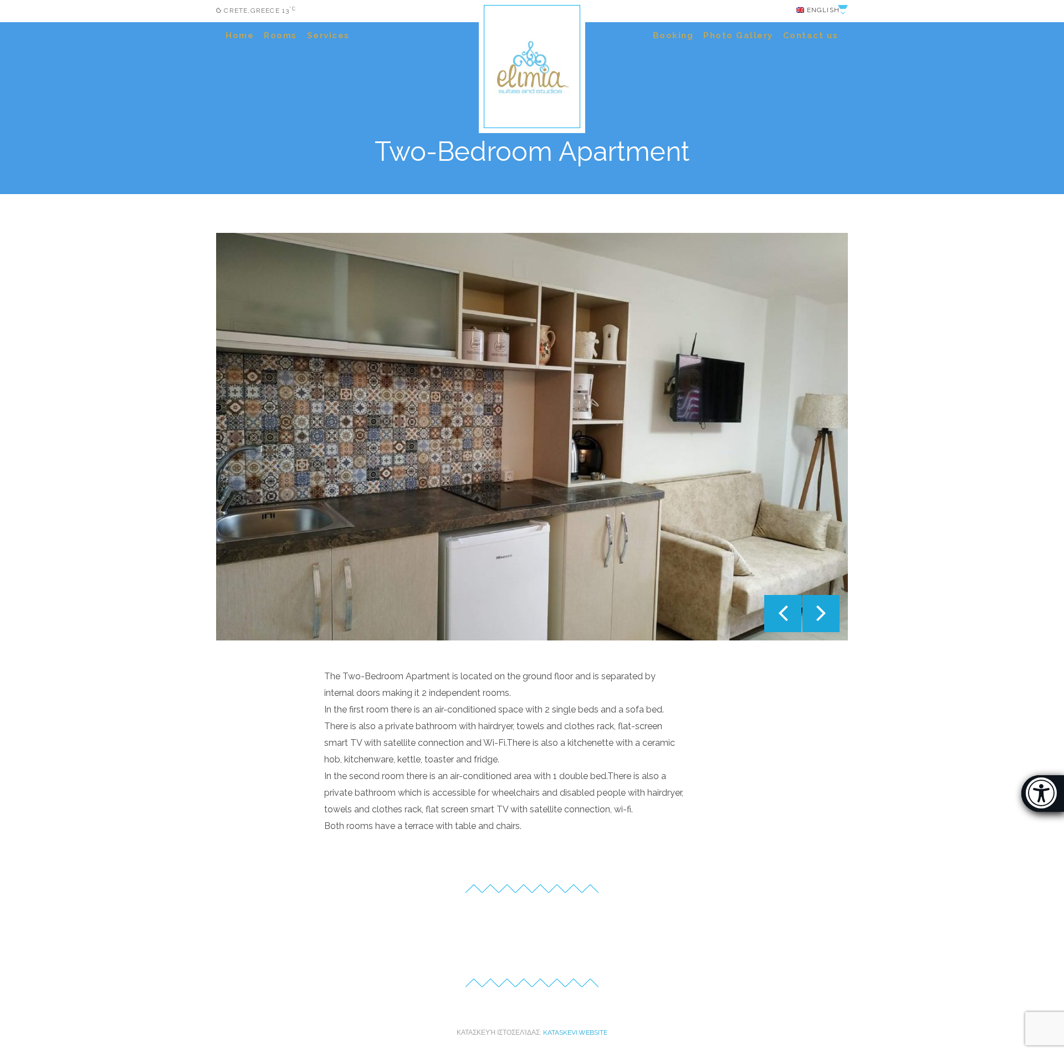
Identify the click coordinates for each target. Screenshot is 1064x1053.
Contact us (810, 35)
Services (328, 35)
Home (240, 35)
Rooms (280, 35)
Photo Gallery (738, 35)
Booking (673, 35)
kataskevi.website (575, 1032)
